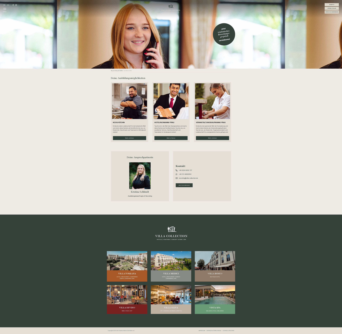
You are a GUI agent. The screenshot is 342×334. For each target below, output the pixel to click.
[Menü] (4, 8)
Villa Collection (116, 70)
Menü (5, 11)
